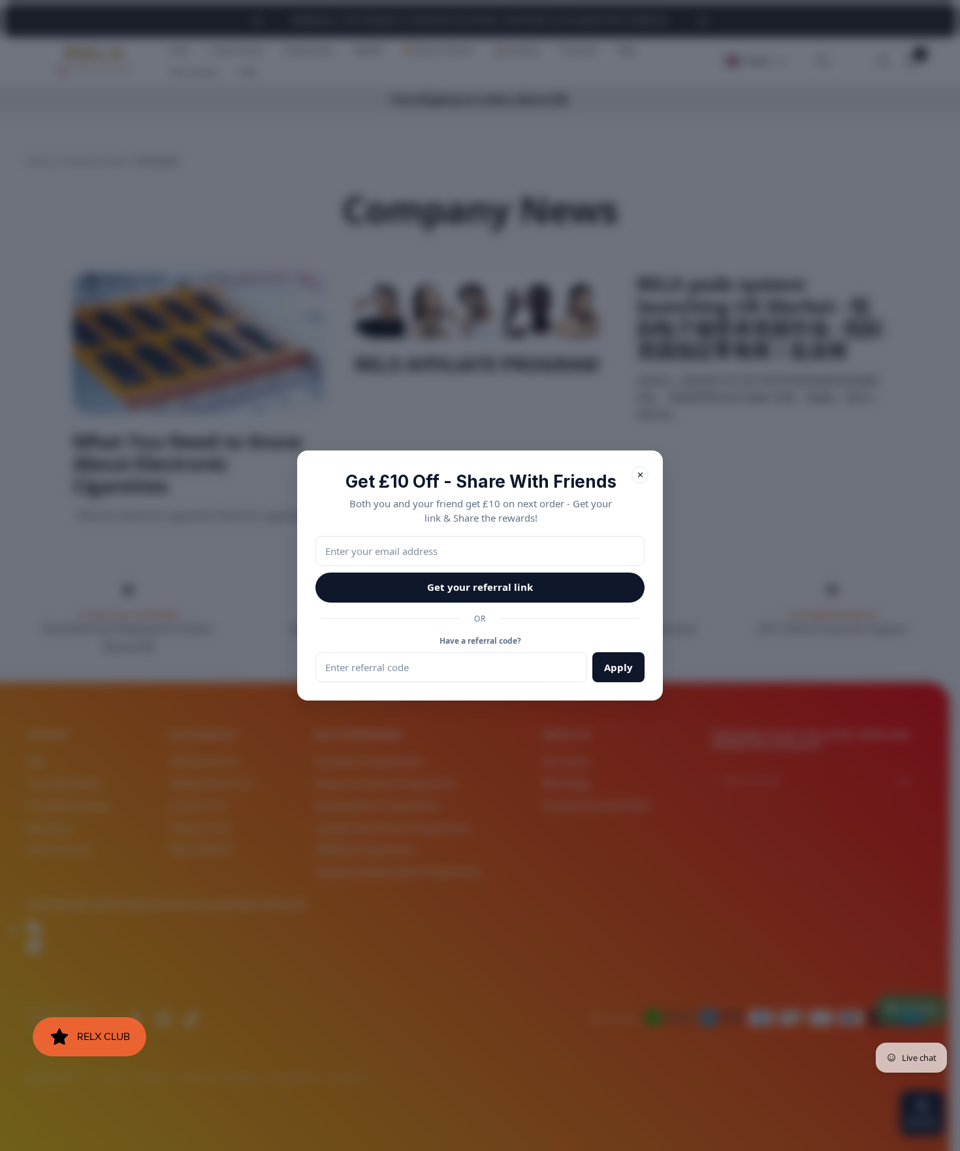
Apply (618, 667)
